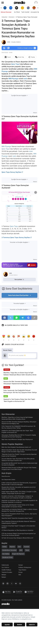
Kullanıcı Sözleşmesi (24, 567)
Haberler (4, 17)
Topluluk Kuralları (7, 572)
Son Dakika (5, 554)
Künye (20, 572)
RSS (19, 574)
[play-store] (18, 592)
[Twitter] (11, 583)
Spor (5, 378)
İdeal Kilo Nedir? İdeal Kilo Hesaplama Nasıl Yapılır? (17, 518)
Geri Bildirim (5, 567)
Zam (19, 546)
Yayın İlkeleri (22, 570)
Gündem (11, 17)
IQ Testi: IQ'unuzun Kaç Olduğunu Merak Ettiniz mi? (17, 538)
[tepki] (4, 336)
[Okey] (17, 8)
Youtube (26, 546)
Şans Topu (15, 64)
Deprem (12, 546)
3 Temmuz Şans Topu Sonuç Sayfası (16, 237)
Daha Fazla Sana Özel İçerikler (18, 295)
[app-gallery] (29, 592)
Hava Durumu (6, 476)
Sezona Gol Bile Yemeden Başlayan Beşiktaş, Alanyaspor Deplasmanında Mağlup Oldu (19, 382)
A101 (21, 550)
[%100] (22, 8)
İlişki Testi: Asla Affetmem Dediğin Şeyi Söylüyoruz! (17, 439)
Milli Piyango (13, 79)
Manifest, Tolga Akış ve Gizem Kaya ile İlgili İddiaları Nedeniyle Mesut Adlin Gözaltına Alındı (20, 374)
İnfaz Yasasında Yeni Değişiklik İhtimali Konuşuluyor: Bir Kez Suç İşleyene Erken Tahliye (20, 391)
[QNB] (28, 8)
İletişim (4, 577)
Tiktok (27, 550)
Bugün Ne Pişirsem (18, 554)
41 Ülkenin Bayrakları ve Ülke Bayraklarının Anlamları (17, 530)
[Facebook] (7, 583)
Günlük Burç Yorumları (9, 550)
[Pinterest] (20, 583)
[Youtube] (16, 583)
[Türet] (34, 8)
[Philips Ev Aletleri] (11, 8)
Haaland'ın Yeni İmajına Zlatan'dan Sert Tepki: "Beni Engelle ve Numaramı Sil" (19, 400)
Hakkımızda (5, 565)
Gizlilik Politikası (6, 570)
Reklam (4, 574)
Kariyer (20, 565)
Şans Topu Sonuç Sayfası (11, 172)
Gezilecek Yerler (7, 557)
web (25, 79)
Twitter (4, 546)
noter (31, 151)
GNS (14, 42)
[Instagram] (3, 583)
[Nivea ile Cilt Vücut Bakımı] (5, 8)
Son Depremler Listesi (8, 479)
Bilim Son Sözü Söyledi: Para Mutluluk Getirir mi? (16, 447)
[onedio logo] (18, 604)
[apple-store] (7, 592)
